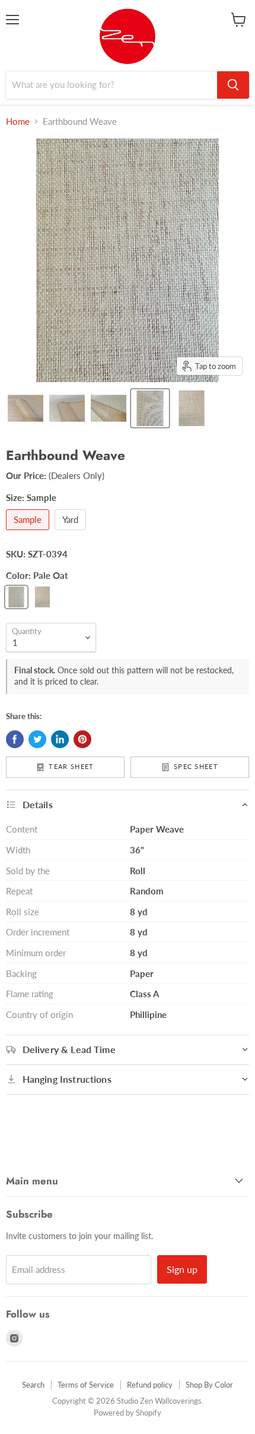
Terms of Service (86, 1384)
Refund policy (150, 1384)
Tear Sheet (71, 766)
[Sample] (29, 532)
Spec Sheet (196, 766)
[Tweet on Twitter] (37, 739)
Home (18, 121)
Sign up (182, 1269)
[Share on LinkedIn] (60, 739)
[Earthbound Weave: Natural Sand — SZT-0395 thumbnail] (192, 408)
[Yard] (72, 532)
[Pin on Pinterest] (82, 739)
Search (33, 1384)
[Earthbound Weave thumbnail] (25, 408)
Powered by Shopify (127, 1412)
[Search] (233, 85)
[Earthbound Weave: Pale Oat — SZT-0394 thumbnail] (150, 408)
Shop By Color (209, 1384)
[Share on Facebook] (15, 739)
